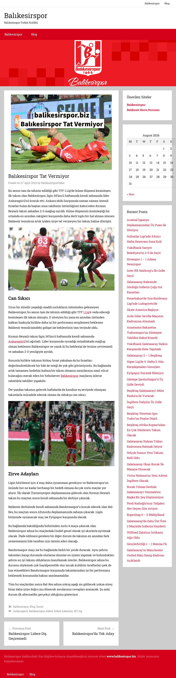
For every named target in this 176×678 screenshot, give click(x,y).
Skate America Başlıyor (143, 310)
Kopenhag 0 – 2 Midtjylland (145, 515)
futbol (49, 611)
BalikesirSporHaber (53, 183)
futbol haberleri (63, 611)
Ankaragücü (16, 341)
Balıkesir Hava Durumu (143, 110)
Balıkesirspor (152, 3)
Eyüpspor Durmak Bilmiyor (145, 373)
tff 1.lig (78, 611)
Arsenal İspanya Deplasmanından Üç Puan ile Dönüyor (146, 225)
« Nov (130, 194)
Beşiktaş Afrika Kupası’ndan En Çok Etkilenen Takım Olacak (146, 430)
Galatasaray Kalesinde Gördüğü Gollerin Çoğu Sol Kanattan (144, 287)
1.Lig (86, 312)
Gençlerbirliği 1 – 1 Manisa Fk (147, 544)
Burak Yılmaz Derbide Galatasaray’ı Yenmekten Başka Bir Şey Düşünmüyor (145, 492)
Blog (166, 3)
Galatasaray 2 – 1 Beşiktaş (144, 355)
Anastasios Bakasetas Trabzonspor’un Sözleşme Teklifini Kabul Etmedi (144, 332)
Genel (39, 606)
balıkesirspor (21, 606)
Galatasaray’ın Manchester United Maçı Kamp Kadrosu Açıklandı (145, 555)
